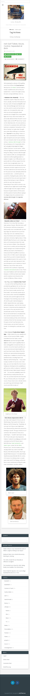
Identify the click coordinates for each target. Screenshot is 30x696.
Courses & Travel (10, 54)
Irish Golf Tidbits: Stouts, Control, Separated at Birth (14, 46)
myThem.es (22, 693)
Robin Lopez (7, 445)
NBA (20, 445)
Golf (19, 54)
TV (6, 621)
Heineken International (10, 269)
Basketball (7, 584)
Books (7, 610)
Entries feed (6, 659)
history (6, 603)
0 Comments (21, 59)
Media (5, 625)
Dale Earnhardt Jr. (16, 443)
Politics (6, 636)
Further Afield (7, 592)
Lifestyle (8, 56)
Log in (4, 656)
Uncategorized (8, 647)
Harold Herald (7, 599)
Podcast (6, 633)
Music (7, 618)
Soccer (6, 644)
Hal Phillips (16, 22)
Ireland (14, 87)
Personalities (7, 629)
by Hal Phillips (10, 59)
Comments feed (7, 663)
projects (6, 640)
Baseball (6, 581)
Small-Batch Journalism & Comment (16, 24)
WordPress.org (7, 667)
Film (7, 614)
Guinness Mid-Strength (14, 142)
